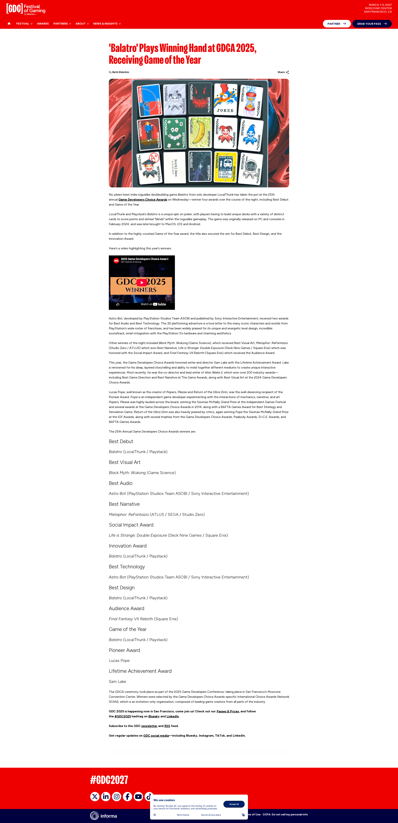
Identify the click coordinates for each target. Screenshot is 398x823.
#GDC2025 (123, 716)
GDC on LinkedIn (105, 796)
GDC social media (156, 735)
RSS (167, 726)
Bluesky (154, 716)
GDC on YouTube (138, 796)
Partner (334, 23)
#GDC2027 (109, 779)
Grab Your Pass (369, 23)
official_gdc (95, 796)
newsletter (149, 726)
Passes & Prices (228, 711)
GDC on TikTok (149, 796)
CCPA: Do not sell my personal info (285, 814)
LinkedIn (173, 716)
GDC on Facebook (127, 796)
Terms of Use (252, 814)
